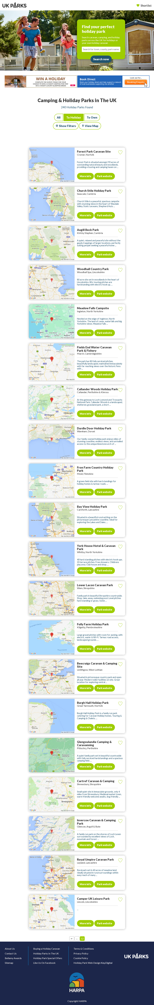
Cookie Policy (81, 958)
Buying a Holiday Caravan (46, 948)
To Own (92, 117)
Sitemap (9, 962)
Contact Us (11, 953)
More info (85, 176)
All (58, 117)
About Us (10, 948)
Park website (104, 176)
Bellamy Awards (13, 958)
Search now (101, 59)
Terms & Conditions (84, 948)
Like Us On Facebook (44, 962)
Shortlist (146, 5)
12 (82, 938)
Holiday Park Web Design (87, 962)
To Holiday (73, 117)
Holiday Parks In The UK (46, 953)
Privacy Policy (81, 953)
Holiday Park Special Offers (47, 958)
